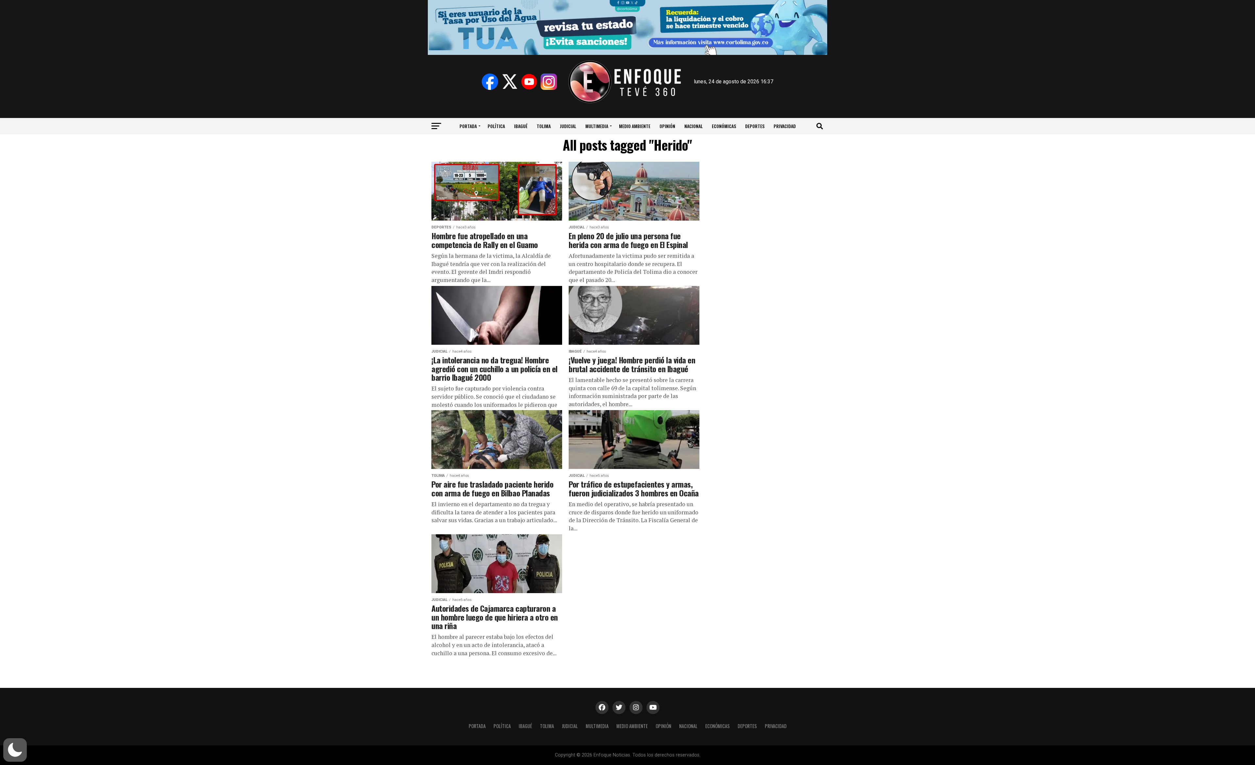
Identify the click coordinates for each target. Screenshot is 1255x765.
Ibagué (520, 126)
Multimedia (596, 126)
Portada (468, 126)
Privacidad (785, 126)
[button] (15, 750)
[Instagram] (549, 82)
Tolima (544, 126)
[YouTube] (529, 82)
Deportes (754, 126)
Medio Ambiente (634, 126)
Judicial (568, 126)
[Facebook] (490, 82)
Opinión (667, 126)
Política (496, 126)
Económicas (724, 126)
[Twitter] (509, 82)
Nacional (693, 126)
